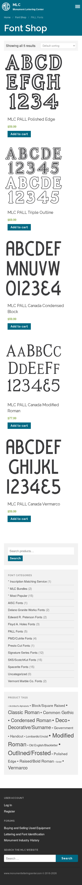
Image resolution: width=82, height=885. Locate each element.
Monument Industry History (21, 840)
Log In (8, 805)
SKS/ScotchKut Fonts (22, 660)
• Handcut (15, 736)
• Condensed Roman (29, 720)
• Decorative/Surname (39, 724)
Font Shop (20, 17)
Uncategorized (17, 674)
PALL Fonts (15, 631)
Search (15, 558)
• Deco (59, 719)
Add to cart (19, 134)
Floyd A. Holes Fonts (21, 624)
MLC (16, 5)
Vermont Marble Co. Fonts (25, 681)
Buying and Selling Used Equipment (27, 828)
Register (9, 811)
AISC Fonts (15, 603)
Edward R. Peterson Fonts (25, 617)
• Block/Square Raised (47, 705)
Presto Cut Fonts (19, 645)
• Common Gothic (57, 712)
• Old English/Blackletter (42, 745)
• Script (58, 761)
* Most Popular (17, 595)
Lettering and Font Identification (24, 834)
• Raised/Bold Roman (35, 761)
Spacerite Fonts (18, 667)
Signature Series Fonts (23, 652)
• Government (62, 727)
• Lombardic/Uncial (36, 736)
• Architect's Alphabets (18, 705)
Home (7, 17)
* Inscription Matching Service (27, 581)
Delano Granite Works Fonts (26, 610)
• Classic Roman (37, 708)
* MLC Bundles (17, 588)
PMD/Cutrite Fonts (20, 638)
